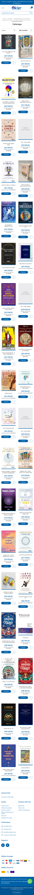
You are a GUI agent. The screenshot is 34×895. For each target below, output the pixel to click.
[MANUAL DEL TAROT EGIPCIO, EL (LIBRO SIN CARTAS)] (31, 482)
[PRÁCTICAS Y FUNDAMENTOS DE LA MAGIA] (31, 112)
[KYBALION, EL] (14, 402)
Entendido (17, 892)
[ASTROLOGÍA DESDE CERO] (14, 154)
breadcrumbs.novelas (7, 20)
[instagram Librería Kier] (3, 845)
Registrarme (21, 805)
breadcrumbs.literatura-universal (22, 20)
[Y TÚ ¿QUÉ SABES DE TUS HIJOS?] (14, 62)
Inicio (4, 18)
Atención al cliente (5, 810)
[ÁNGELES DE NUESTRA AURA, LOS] (31, 523)
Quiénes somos (5, 805)
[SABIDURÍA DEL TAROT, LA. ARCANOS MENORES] (31, 697)
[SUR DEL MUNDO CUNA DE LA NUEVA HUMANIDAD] (14, 482)
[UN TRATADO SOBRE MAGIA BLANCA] (31, 738)
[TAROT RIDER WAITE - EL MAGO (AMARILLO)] (14, 364)
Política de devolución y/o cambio (7, 812)
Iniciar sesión (21, 808)
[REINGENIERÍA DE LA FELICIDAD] (31, 397)
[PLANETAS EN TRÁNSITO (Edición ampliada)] (14, 524)
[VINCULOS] (31, 647)
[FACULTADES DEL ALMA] (14, 277)
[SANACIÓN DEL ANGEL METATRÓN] (14, 319)
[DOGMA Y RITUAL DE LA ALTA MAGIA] (31, 360)
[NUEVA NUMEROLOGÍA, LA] (31, 237)
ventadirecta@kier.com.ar (10, 832)
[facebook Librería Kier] (7, 845)
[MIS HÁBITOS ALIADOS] (31, 272)
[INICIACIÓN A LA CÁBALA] (14, 193)
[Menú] (3, 8)
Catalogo (9, 18)
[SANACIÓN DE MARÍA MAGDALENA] (14, 779)
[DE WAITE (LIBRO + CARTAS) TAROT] (14, 603)
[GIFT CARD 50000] (31, 152)
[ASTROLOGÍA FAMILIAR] (31, 564)
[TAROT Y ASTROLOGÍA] (14, 691)
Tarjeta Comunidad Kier (24, 810)
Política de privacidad (6, 808)
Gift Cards (3, 815)
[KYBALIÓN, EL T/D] (14, 738)
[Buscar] (31, 13)
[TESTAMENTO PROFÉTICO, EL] (14, 236)
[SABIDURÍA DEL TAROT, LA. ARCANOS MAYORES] (14, 652)
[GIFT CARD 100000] (31, 316)
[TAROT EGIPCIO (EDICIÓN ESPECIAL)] (31, 195)
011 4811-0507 (7, 829)
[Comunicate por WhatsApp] (29, 881)
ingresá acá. (25, 881)
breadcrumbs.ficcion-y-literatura (21, 18)
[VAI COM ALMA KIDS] (14, 436)
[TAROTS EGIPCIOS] (31, 70)
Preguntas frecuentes (6, 817)
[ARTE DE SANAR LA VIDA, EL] (31, 606)
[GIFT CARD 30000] (31, 441)
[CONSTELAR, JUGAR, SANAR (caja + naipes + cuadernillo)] (14, 566)
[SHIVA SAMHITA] (31, 777)
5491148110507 (8, 826)
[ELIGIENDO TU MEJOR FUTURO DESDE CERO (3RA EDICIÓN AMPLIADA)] (14, 113)
